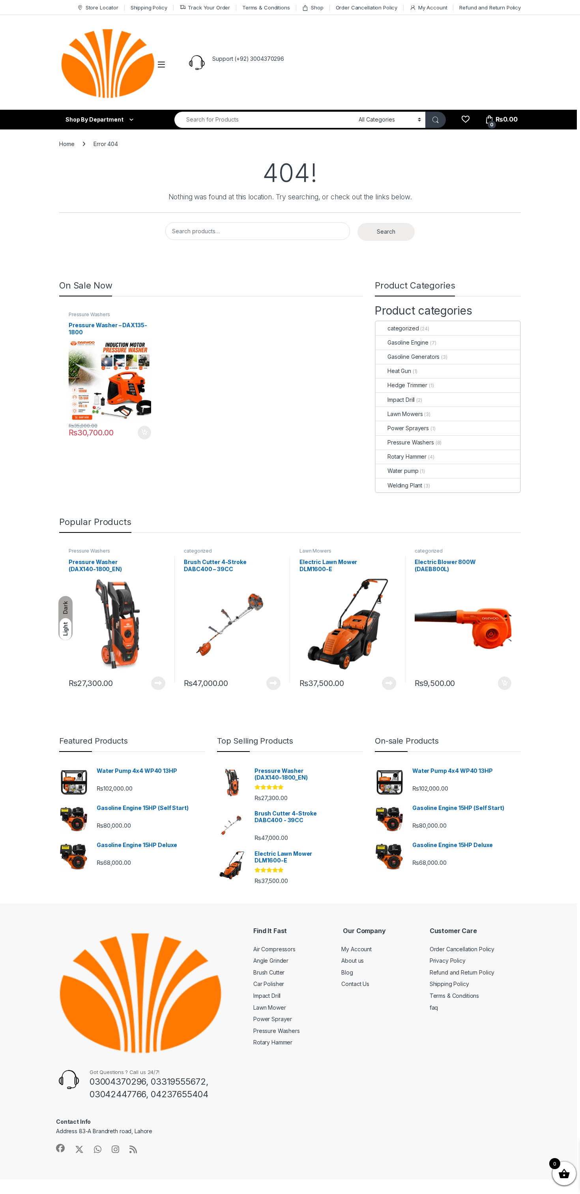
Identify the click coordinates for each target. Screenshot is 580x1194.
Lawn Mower (269, 1007)
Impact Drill (401, 399)
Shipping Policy (149, 7)
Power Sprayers (408, 428)
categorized (403, 328)
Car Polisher (268, 983)
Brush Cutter (268, 972)
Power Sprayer (272, 1019)
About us (352, 960)
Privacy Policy (448, 960)
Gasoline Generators (413, 356)
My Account (432, 7)
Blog (347, 972)
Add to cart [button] (144, 432)
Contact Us (355, 983)
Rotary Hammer (407, 456)
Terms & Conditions (266, 7)
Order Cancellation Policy (367, 7)
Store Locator (102, 7)
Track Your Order (209, 7)
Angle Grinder (270, 960)
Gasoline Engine (407, 342)
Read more (158, 683)
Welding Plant (404, 485)
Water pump (403, 470)
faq (434, 1007)
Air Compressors (274, 949)
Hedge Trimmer (407, 385)
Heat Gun (399, 370)
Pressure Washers (89, 314)
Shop (317, 7)
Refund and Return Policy (490, 7)
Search (386, 231)
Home (66, 144)
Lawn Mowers (405, 413)
